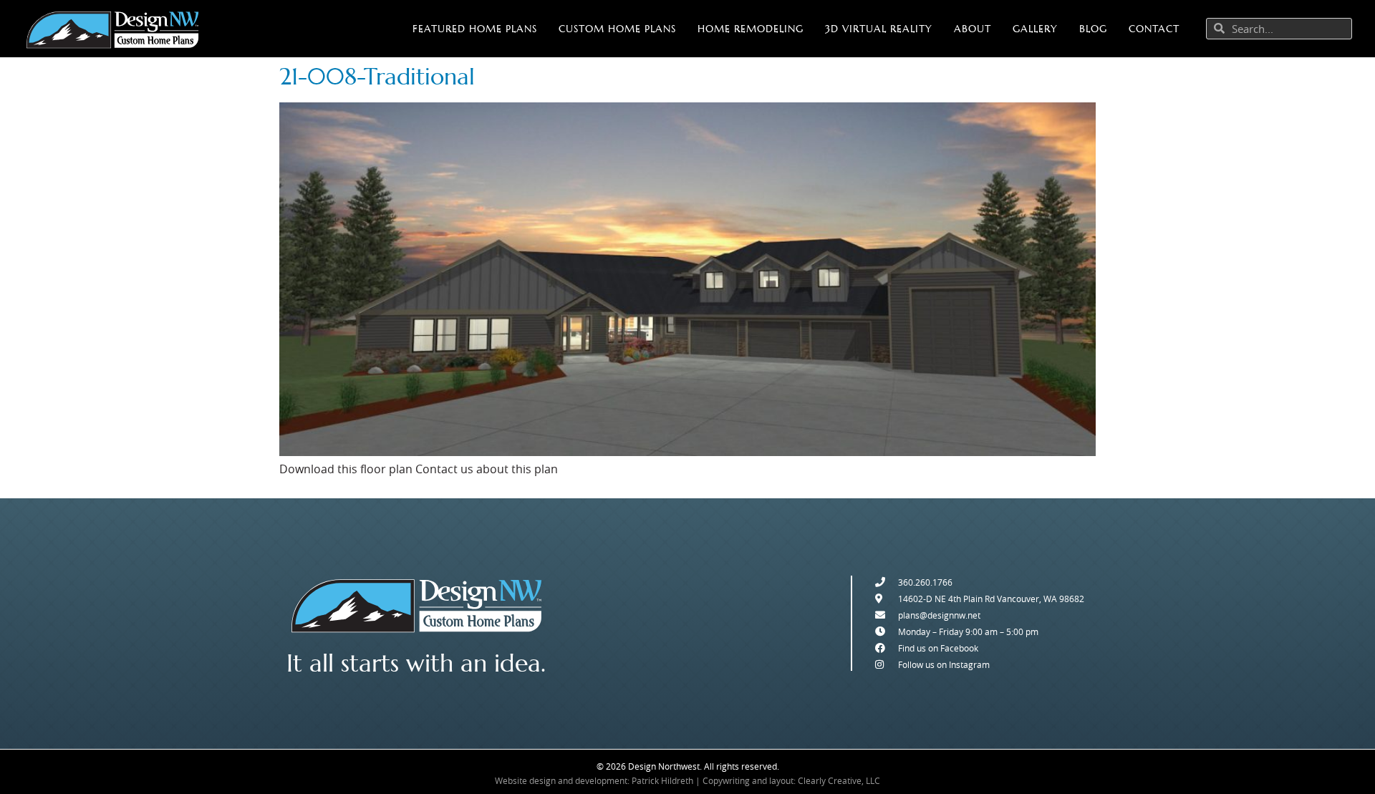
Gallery (1035, 28)
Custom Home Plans (617, 28)
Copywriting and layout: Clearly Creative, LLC (791, 780)
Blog (1093, 28)
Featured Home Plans (474, 28)
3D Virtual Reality (878, 28)
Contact (1154, 28)
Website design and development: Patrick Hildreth (594, 780)
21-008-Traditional (377, 77)
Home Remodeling (751, 28)
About (972, 28)
